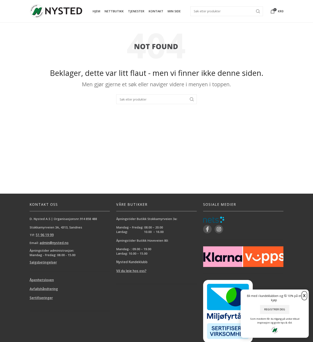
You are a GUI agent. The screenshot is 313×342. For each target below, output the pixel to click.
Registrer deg (274, 309)
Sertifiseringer (41, 298)
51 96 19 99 (45, 235)
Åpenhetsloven (42, 280)
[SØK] (192, 99)
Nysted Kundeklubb (132, 262)
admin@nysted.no (54, 243)
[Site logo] (56, 11)
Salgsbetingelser (43, 262)
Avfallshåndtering (44, 289)
